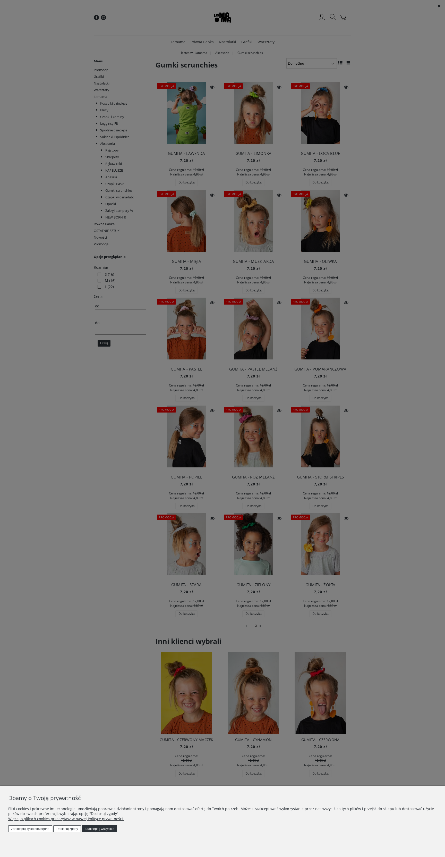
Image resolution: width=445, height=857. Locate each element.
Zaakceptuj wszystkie (99, 829)
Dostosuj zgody (67, 829)
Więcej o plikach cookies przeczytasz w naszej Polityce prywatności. (66, 818)
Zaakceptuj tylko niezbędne (30, 829)
